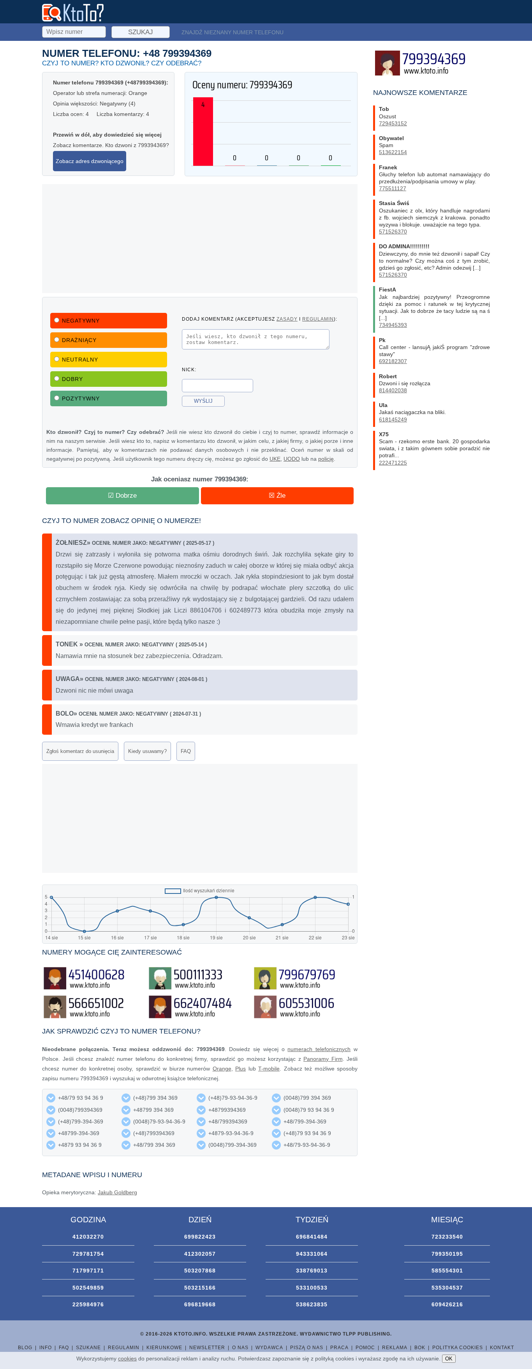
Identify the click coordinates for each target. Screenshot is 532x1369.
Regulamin (123, 1347)
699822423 (200, 1237)
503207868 (200, 1270)
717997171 (88, 1270)
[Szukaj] (74, 31)
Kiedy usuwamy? (147, 751)
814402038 (393, 390)
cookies (127, 1358)
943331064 (312, 1254)
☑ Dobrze (122, 495)
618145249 (393, 419)
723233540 (447, 1237)
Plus (240, 1068)
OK (449, 1359)
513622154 (393, 152)
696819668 (200, 1304)
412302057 (200, 1254)
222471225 (393, 463)
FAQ (186, 751)
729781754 (88, 1254)
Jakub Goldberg (117, 1192)
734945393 (393, 325)
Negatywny (81, 321)
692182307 (393, 361)
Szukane (88, 1347)
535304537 (447, 1288)
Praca (339, 1347)
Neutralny (80, 359)
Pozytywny (81, 398)
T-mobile (269, 1068)
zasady (287, 318)
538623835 (312, 1304)
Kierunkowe (164, 1347)
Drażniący (79, 340)
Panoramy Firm (323, 1059)
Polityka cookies (457, 1347)
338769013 (312, 1270)
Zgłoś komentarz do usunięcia (80, 751)
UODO (292, 459)
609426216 (447, 1304)
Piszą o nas (306, 1347)
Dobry (72, 379)
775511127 (392, 188)
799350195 (447, 1254)
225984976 (88, 1304)
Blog (25, 1347)
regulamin (318, 318)
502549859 (88, 1288)
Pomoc (365, 1347)
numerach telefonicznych (319, 1049)
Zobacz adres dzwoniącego (89, 161)
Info (45, 1347)
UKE (275, 459)
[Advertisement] (200, 238)
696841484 (312, 1237)
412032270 (88, 1237)
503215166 (200, 1288)
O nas (240, 1347)
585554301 (447, 1270)
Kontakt (502, 1347)
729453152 (393, 123)
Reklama (394, 1347)
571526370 (393, 231)
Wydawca (269, 1347)
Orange (222, 1068)
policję (326, 459)
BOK (419, 1347)
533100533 (312, 1288)
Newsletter (207, 1347)
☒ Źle (277, 495)
